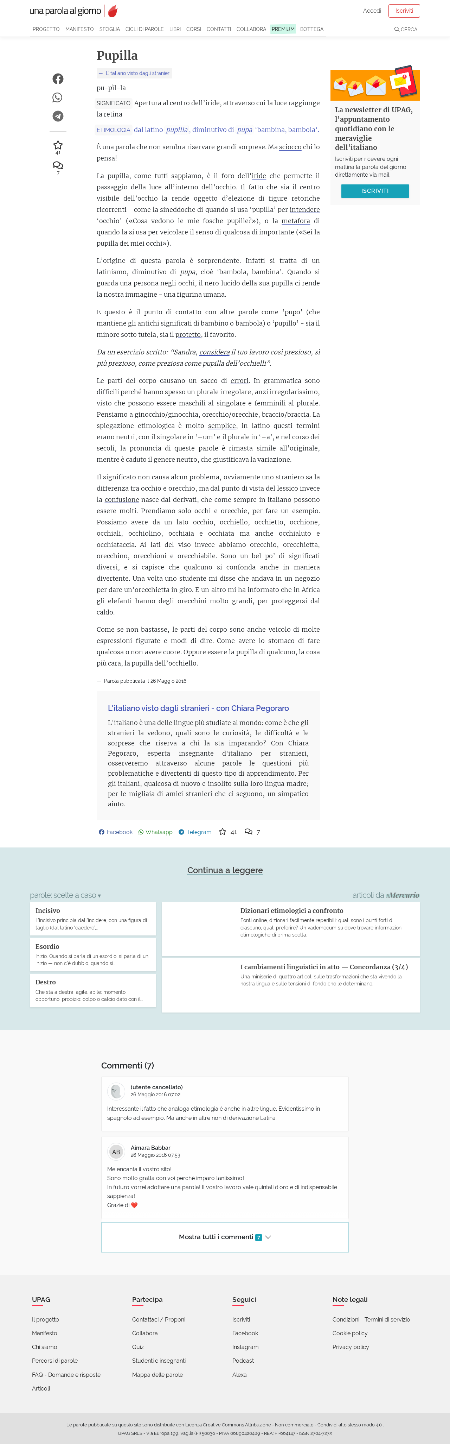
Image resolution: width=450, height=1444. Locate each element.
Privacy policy (351, 1347)
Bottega (311, 29)
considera (214, 352)
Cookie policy (350, 1333)
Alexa (239, 1375)
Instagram (245, 1347)
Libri (175, 29)
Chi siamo (44, 1347)
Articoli (41, 1388)
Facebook (245, 1333)
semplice (222, 426)
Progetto (46, 29)
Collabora (251, 29)
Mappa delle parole (157, 1375)
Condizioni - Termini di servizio (371, 1319)
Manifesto (79, 29)
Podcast (243, 1360)
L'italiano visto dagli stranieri (137, 73)
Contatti (219, 29)
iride (259, 176)
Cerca (408, 29)
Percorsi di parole (55, 1360)
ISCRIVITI (375, 191)
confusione (122, 500)
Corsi (193, 29)
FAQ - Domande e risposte (66, 1375)
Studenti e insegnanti (159, 1360)
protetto (188, 334)
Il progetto (45, 1319)
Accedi (372, 10)
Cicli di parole (145, 29)
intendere (305, 210)
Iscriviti (404, 10)
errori (240, 381)
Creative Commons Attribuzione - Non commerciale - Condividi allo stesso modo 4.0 (293, 1424)
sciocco (290, 147)
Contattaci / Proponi (158, 1319)
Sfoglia (109, 29)
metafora (296, 221)
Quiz (138, 1347)
